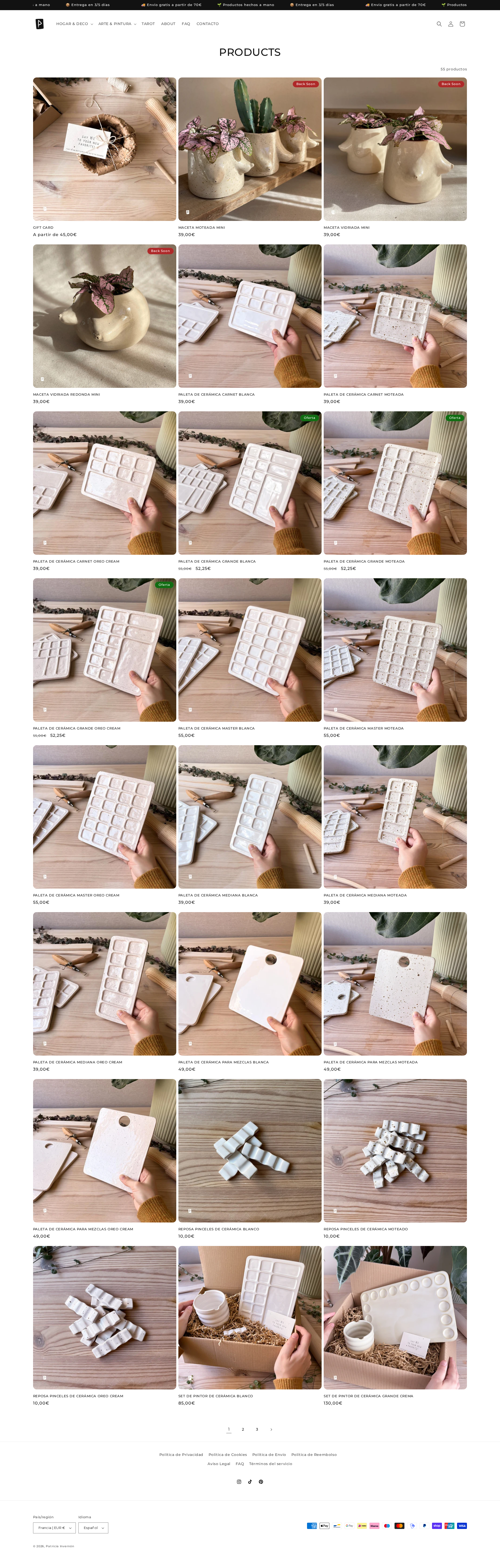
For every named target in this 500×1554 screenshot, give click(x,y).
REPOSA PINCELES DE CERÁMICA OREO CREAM (78, 1396)
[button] (74, 23)
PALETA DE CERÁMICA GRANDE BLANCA (217, 561)
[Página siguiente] (271, 1429)
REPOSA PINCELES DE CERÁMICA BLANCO (218, 1229)
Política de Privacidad (181, 1454)
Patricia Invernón (60, 1546)
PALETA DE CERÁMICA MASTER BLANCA (216, 728)
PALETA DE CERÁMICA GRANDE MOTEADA (364, 561)
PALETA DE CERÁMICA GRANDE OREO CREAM (77, 728)
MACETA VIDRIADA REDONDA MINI (66, 394)
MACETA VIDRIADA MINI (347, 227)
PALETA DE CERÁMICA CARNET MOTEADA (364, 394)
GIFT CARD (43, 227)
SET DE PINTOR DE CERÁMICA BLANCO (215, 1396)
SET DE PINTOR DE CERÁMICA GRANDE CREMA (369, 1396)
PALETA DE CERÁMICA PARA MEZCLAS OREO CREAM (83, 1229)
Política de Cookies (228, 1454)
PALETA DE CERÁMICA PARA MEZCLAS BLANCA (223, 1062)
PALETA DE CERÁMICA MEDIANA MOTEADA (365, 895)
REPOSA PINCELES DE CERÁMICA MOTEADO (366, 1229)
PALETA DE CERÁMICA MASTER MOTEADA (364, 728)
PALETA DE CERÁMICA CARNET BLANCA (216, 394)
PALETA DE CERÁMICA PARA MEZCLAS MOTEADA (371, 1062)
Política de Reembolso (314, 1454)
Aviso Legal (219, 1463)
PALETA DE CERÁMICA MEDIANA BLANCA (218, 895)
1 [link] (229, 1429)
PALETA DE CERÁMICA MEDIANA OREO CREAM (77, 1062)
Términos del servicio (270, 1463)
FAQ (240, 1463)
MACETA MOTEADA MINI (201, 227)
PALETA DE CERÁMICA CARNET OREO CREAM (76, 561)
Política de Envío (269, 1454)
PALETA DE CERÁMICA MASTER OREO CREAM (76, 895)
